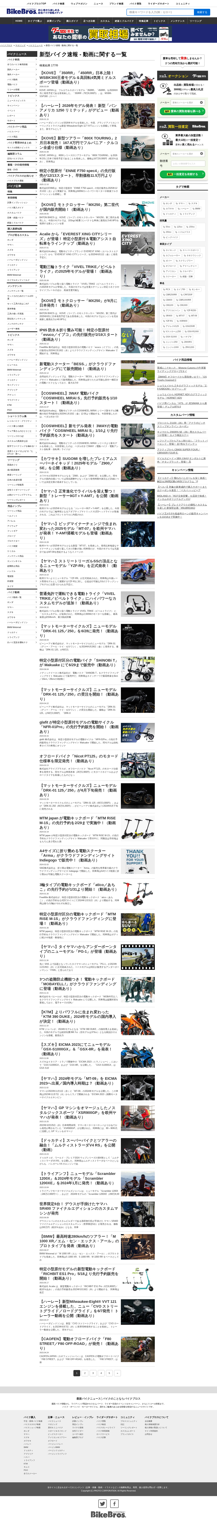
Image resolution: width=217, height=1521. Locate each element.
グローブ (11, 536)
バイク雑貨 (12, 546)
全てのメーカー (30, 1473)
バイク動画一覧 (14, 597)
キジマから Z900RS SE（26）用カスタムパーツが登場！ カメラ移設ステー (181, 434)
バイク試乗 (101, 1437)
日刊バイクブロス (15, 158)
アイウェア (12, 526)
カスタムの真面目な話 (17, 441)
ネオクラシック (194, 255)
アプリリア (12, 390)
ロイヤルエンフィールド (18, 280)
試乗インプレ (54, 21)
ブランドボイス (127, 1434)
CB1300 (184, 305)
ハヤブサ (187, 337)
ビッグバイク (172, 237)
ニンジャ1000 (172, 347)
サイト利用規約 (151, 1431)
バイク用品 (12, 137)
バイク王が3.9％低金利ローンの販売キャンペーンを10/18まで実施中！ (182, 515)
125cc (179, 227)
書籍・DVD (12, 169)
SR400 (169, 316)
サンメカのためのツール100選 (20, 297)
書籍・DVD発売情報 (18, 164)
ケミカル (11, 551)
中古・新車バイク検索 (33, 1421)
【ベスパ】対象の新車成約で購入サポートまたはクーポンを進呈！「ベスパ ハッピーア (182, 489)
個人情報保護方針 (152, 1424)
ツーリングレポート (16, 500)
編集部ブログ (77, 1437)
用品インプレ (15, 506)
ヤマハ (10, 245)
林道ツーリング (14, 475)
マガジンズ (20, 45)
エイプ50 (181, 289)
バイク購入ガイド (15, 207)
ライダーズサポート (158, 3)
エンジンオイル (14, 561)
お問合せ (148, 1434)
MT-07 (182, 316)
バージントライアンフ (57, 1454)
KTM (9, 405)
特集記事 (144, 21)
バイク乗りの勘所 (15, 426)
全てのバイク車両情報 (17, 64)
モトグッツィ (13, 385)
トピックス (159, 21)
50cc (168, 227)
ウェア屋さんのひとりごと (19, 431)
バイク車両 (13, 59)
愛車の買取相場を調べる (183, 111)
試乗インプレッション (17, 202)
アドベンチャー (190, 266)
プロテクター (13, 541)
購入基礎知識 (15, 228)
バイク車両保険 (103, 1431)
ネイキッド (171, 250)
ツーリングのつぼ (15, 436)
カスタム (105, 21)
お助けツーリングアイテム (19, 495)
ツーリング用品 (14, 511)
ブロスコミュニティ (129, 1421)
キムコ (26, 1467)
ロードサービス (103, 1434)
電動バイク (12, 84)
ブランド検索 (116, 3)
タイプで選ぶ (35, 21)
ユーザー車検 (13, 329)
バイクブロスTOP (36, 3)
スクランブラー (186, 261)
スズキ (10, 250)
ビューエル (12, 365)
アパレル (11, 521)
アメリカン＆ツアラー (57, 1437)
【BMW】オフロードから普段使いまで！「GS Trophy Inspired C (182, 378)
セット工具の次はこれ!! (18, 303)
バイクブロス (6, 45)
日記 (122, 1424)
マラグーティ (13, 400)
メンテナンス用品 (15, 556)
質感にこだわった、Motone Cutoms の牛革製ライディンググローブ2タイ (181, 369)
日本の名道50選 (14, 480)
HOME (19, 21)
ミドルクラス (184, 232)
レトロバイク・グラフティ (19, 421)
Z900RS (188, 342)
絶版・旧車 (188, 276)
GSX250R (190, 326)
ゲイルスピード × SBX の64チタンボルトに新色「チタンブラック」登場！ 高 (181, 460)
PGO (9, 410)
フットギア (12, 531)
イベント (11, 110)
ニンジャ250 (171, 342)
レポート (11, 116)
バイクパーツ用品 (17, 126)
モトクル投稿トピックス (18, 147)
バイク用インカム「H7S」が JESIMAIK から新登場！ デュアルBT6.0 (182, 405)
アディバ (11, 395)
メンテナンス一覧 (15, 291)
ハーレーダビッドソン (17, 260)
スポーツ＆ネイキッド (57, 1431)
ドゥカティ (12, 265)
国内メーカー (13, 69)
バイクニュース (35, 45)
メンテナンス (178, 21)
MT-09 (194, 316)
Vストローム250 (173, 331)
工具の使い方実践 (15, 313)
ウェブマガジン (79, 3)
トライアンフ (13, 270)
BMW (197, 208)
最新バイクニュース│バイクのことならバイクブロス (108, 1398)
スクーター (171, 276)
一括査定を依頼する (183, 174)
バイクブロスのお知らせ (21, 175)
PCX (168, 289)
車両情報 (12, 197)
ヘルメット (12, 516)
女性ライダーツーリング (18, 490)
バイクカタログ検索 (32, 1424)
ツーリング (196, 21)
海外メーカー (13, 74)
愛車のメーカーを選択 (183, 102)
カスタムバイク (14, 213)
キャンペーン (13, 105)
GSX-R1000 (193, 331)
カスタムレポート (128, 1431)
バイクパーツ (13, 131)
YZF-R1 (169, 321)
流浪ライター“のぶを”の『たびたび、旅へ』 (20, 452)
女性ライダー (77, 1431)
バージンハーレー (55, 1444)
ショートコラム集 (17, 416)
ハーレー (185, 208)
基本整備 (11, 309)
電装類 (10, 576)
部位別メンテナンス (16, 319)
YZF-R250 (191, 310)
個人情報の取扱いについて (156, 1428)
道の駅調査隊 (13, 470)
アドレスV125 (172, 326)
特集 (10, 191)
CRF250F (187, 294)
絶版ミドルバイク (124, 21)
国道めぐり (12, 465)
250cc (168, 232)
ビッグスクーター (55, 1434)
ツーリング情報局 (15, 485)
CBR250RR (171, 294)
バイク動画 (12, 79)
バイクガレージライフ (105, 1428)
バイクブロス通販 (15, 180)
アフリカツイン (173, 310)
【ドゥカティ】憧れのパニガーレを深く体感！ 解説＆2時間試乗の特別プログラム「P (182, 480)
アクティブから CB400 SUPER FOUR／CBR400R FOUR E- (178, 451)
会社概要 (148, 1421)
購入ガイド (72, 21)
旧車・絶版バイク (15, 217)
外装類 (10, 581)
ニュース (98, 3)
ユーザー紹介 (77, 1434)
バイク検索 (59, 3)
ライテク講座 (77, 1428)
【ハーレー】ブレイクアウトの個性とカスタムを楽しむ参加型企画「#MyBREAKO (182, 506)
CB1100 (169, 305)
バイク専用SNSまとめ (19, 142)
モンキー (196, 289)
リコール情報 (13, 89)
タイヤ (10, 586)
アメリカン (171, 271)
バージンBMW (54, 1447)
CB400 (169, 300)
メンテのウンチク (15, 324)
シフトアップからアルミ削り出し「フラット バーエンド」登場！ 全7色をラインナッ (182, 442)
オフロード (171, 266)
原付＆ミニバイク (55, 1428)
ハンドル (11, 571)
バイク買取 (136, 3)
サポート (11, 120)
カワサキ (11, 255)
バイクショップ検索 (32, 1428)
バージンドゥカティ (56, 1450)
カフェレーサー (173, 255)
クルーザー (188, 271)
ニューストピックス (16, 100)
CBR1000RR (185, 300)
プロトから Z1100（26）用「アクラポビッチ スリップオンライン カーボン (181, 425)
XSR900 (183, 321)
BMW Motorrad (14, 275)
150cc (192, 227)
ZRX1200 (189, 347)
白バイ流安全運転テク (17, 642)
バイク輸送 (101, 1424)
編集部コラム (15, 153)
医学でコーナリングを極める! (20, 446)
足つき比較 (89, 21)
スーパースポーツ (191, 250)
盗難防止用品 (13, 566)
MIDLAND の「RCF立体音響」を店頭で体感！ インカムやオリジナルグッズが (182, 498)
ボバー (169, 261)
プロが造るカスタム (18, 235)
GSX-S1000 (171, 337)
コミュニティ (183, 3)
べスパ (26, 1457)
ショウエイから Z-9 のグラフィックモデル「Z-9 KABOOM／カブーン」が (182, 387)
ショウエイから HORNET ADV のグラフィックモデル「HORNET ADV (182, 396)
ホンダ (10, 240)
